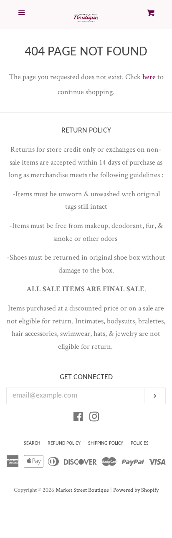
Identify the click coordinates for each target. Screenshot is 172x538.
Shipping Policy (105, 443)
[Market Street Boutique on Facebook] (78, 418)
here (149, 77)
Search (32, 443)
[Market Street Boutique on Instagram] (94, 418)
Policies (140, 443)
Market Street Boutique (82, 490)
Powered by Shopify (136, 490)
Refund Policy (64, 443)
